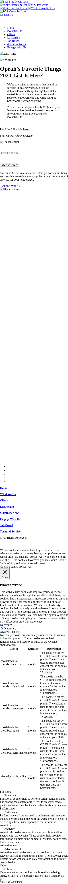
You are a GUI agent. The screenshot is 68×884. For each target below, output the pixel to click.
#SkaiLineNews (16, 44)
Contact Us (6, 14)
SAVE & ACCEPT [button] (11, 882)
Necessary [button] (6, 624)
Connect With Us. (10, 185)
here (25, 129)
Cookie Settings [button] (9, 566)
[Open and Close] (4, 19)
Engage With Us (16, 47)
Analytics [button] (5, 825)
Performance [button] (7, 808)
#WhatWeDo (14, 31)
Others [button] (4, 865)
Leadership (13, 37)
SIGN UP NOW (9, 164)
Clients (11, 34)
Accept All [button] (25, 566)
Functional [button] (6, 791)
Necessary (10, 628)
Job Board (13, 40)
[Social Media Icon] (14, 4)
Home (10, 27)
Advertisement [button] (8, 845)
